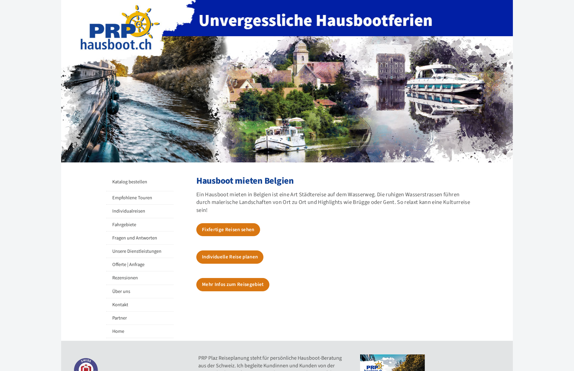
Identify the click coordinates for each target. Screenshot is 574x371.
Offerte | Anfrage (128, 264)
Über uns (121, 291)
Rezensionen (125, 277)
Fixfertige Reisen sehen (228, 229)
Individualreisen (128, 211)
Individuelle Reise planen (230, 256)
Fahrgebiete (124, 224)
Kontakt (120, 304)
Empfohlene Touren (132, 197)
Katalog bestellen (129, 181)
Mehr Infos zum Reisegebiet (233, 284)
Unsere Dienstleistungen (136, 251)
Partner (119, 318)
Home (118, 331)
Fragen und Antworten (134, 237)
